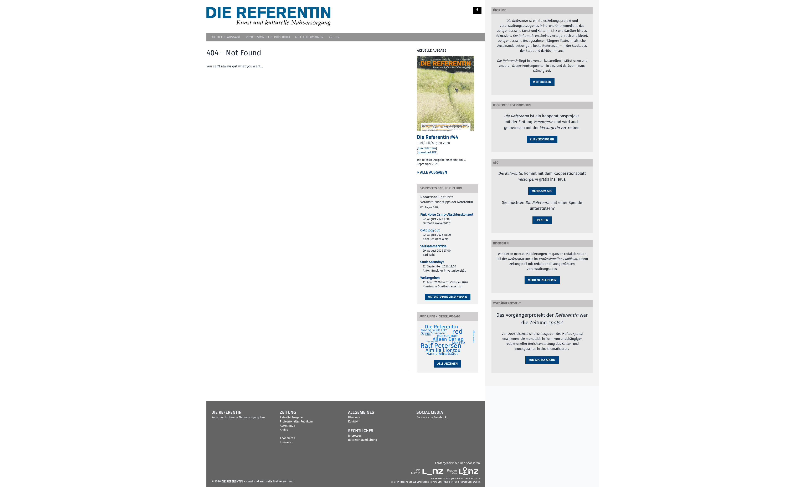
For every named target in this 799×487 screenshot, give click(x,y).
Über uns (354, 417)
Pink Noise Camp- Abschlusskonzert (446, 214)
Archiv (334, 37)
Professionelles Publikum (268, 37)
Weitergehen (430, 278)
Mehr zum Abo (542, 191)
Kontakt (353, 421)
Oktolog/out (430, 230)
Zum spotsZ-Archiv (542, 360)
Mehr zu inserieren (542, 280)
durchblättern (427, 148)
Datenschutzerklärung (362, 440)
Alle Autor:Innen (309, 37)
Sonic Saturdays (432, 262)
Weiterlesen (542, 82)
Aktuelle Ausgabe (226, 37)
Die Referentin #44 (437, 137)
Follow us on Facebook (432, 417)
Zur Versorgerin (542, 139)
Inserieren (286, 442)
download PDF (427, 152)
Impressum (355, 435)
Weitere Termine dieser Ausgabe (447, 296)
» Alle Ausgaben (432, 172)
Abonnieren (287, 438)
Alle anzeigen (447, 363)
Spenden (542, 220)
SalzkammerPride (433, 246)
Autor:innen (287, 425)
